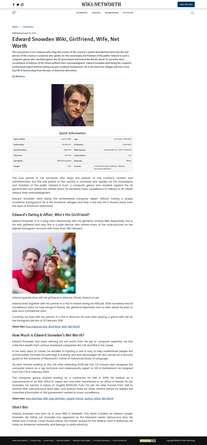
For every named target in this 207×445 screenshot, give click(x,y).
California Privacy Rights (81, 441)
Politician (128, 12)
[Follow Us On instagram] (22, 4)
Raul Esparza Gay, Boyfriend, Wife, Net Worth (53, 326)
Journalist (126, 144)
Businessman (111, 12)
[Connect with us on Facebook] (13, 4)
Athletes (96, 12)
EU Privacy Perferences (101, 441)
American (66, 144)
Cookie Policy (49, 441)
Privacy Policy (36, 441)
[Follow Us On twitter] (17, 4)
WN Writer (20, 76)
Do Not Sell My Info (120, 441)
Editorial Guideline (63, 441)
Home (15, 26)
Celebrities (81, 12)
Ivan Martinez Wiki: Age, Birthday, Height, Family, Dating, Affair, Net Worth (69, 398)
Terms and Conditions (20, 441)
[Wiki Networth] (101, 4)
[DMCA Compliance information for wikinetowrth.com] (148, 440)
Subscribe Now (186, 4)
